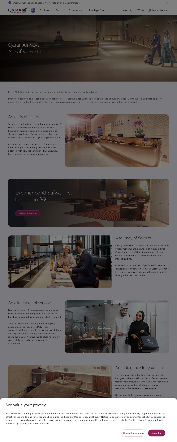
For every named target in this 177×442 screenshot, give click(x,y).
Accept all (156, 433)
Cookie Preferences (133, 433)
